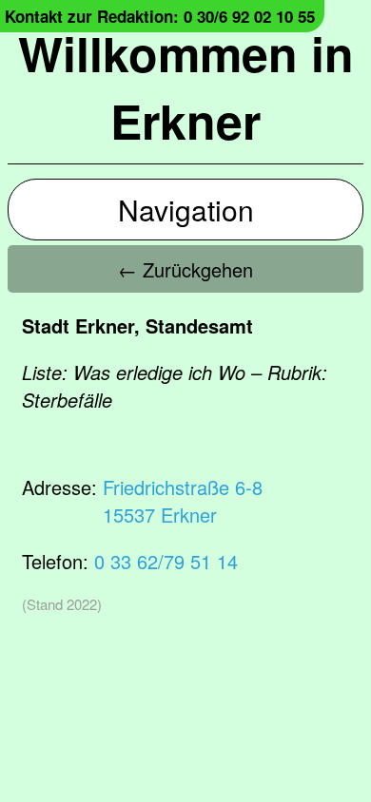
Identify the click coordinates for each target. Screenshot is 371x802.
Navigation (186, 209)
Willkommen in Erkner (186, 86)
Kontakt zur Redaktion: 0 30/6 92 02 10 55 (160, 16)
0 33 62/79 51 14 (166, 561)
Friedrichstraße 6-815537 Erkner (183, 500)
